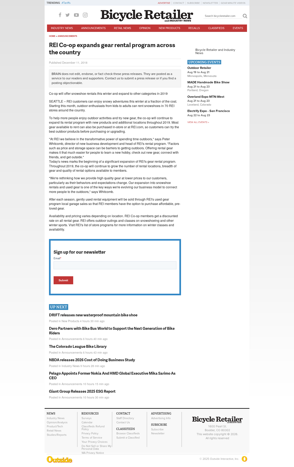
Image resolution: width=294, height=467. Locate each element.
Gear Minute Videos (233, 3)
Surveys (87, 418)
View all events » (198, 122)
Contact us (112, 78)
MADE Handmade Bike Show (208, 82)
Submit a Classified (128, 437)
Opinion (144, 28)
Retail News (122, 28)
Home (52, 36)
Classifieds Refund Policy (93, 428)
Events (238, 28)
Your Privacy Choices (95, 441)
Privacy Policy (90, 433)
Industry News (62, 28)
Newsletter (210, 3)
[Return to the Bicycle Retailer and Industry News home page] (147, 21)
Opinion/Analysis (57, 422)
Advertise (164, 3)
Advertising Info (161, 418)
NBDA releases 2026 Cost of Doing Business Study (92, 359)
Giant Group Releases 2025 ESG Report (82, 391)
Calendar (87, 422)
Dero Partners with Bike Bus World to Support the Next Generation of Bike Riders (112, 331)
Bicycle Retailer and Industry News (215, 51)
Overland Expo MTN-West (205, 97)
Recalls (194, 28)
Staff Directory (125, 418)
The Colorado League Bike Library (78, 346)
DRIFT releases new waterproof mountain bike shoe (93, 315)
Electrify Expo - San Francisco (208, 111)
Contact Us (123, 422)
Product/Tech (55, 426)
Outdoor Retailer (199, 68)
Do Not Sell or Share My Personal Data (96, 447)
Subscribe (193, 3)
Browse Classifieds (128, 433)
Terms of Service (92, 437)
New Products (169, 28)
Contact (178, 3)
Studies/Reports (57, 435)
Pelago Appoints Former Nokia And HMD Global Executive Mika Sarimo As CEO (112, 375)
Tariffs (67, 3)
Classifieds (216, 28)
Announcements (93, 28)
